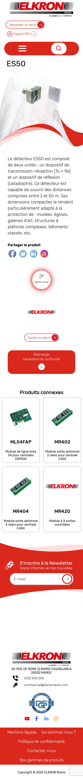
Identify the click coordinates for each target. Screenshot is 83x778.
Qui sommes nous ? (59, 732)
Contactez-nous (41, 750)
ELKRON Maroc (55, 772)
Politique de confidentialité (41, 741)
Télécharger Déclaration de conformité (41, 357)
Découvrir (20, 461)
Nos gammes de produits (41, 760)
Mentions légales (22, 732)
